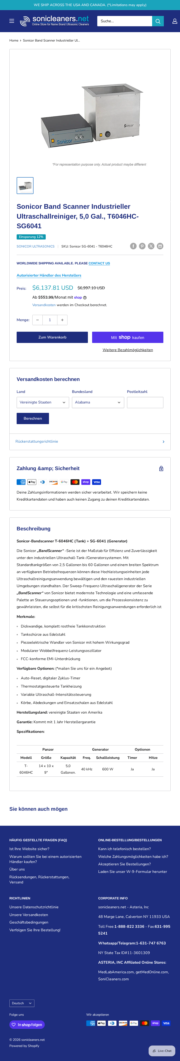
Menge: (23, 320)
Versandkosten (44, 305)
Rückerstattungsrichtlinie (36, 441)
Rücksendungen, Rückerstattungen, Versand (39, 880)
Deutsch (18, 1003)
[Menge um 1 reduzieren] (37, 320)
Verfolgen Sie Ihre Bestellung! (34, 930)
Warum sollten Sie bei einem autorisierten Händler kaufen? (45, 859)
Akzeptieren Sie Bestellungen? (124, 864)
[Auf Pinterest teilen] (142, 246)
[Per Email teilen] (160, 246)
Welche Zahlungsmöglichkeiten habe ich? (133, 856)
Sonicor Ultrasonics (36, 246)
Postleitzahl (137, 391)
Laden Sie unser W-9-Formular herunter (132, 871)
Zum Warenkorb (52, 337)
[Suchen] (158, 21)
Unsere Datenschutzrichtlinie (34, 907)
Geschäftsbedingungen (28, 922)
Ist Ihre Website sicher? (29, 849)
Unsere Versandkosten (28, 914)
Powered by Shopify (24, 1046)
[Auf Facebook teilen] (133, 246)
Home (13, 40)
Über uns (17, 869)
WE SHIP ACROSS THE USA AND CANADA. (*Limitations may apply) (90, 5)
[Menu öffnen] (11, 21)
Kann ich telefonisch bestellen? (124, 849)
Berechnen (33, 418)
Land (21, 391)
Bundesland (82, 391)
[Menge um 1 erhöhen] (62, 320)
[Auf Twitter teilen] (151, 246)
